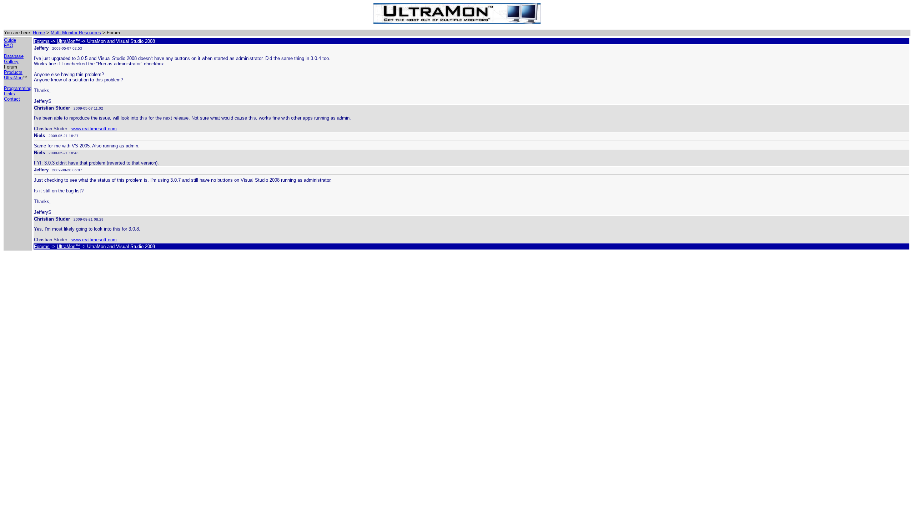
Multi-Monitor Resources (76, 32)
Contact (12, 99)
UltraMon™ (68, 41)
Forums (42, 41)
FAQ (8, 45)
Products (13, 72)
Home (39, 32)
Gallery (11, 61)
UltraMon (13, 77)
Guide (10, 40)
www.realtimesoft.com (94, 128)
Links (9, 93)
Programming (17, 88)
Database (14, 56)
